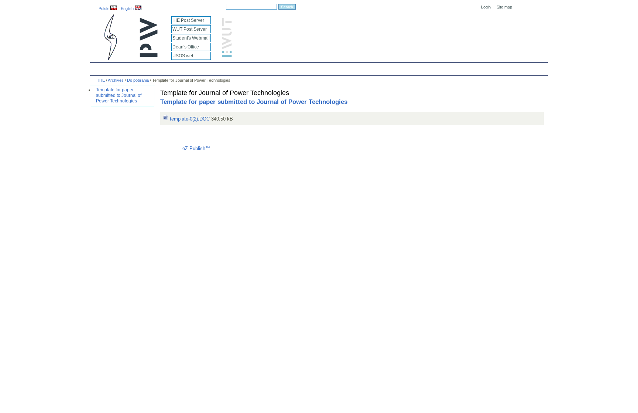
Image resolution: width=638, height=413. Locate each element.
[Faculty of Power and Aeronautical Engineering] (110, 59)
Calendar (124, 67)
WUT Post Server (189, 29)
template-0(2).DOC (189, 119)
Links (379, 67)
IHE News (155, 67)
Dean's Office (185, 47)
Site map (504, 7)
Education (246, 67)
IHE (100, 67)
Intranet (405, 67)
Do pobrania (138, 80)
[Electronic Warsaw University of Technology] (226, 55)
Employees (213, 67)
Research (278, 67)
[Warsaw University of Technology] (149, 55)
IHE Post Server (188, 20)
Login (486, 7)
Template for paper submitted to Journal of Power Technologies (118, 95)
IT (361, 67)
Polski (104, 8)
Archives (338, 67)
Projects (309, 67)
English (128, 8)
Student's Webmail (191, 38)
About (183, 67)
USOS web (183, 55)
